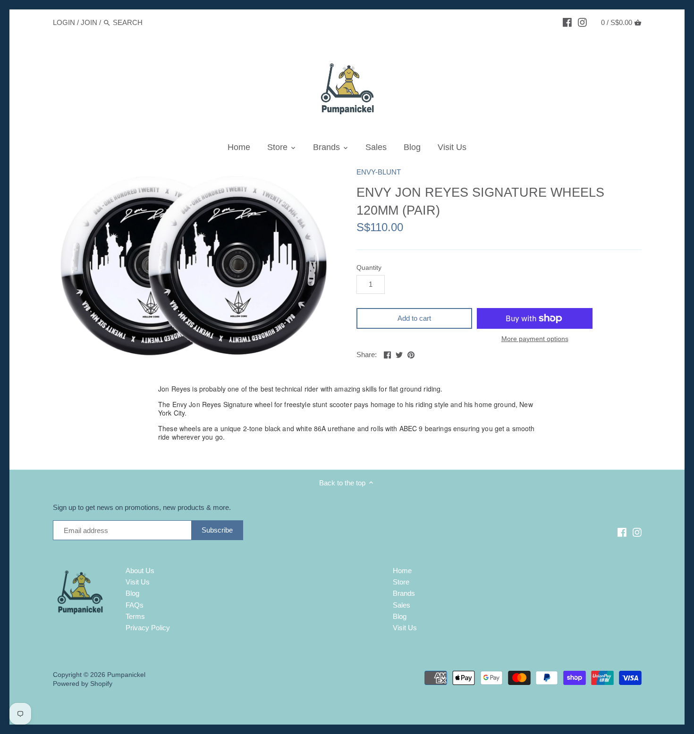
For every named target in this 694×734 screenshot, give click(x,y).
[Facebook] (567, 22)
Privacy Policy (148, 628)
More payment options (534, 338)
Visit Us (138, 582)
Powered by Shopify (82, 683)
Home (402, 571)
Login (64, 22)
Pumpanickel (126, 674)
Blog (132, 593)
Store (401, 582)
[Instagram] (582, 22)
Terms (135, 616)
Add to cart (414, 318)
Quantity (368, 267)
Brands (404, 593)
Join (89, 22)
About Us (140, 571)
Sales (401, 605)
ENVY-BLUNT (378, 172)
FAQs (135, 605)
